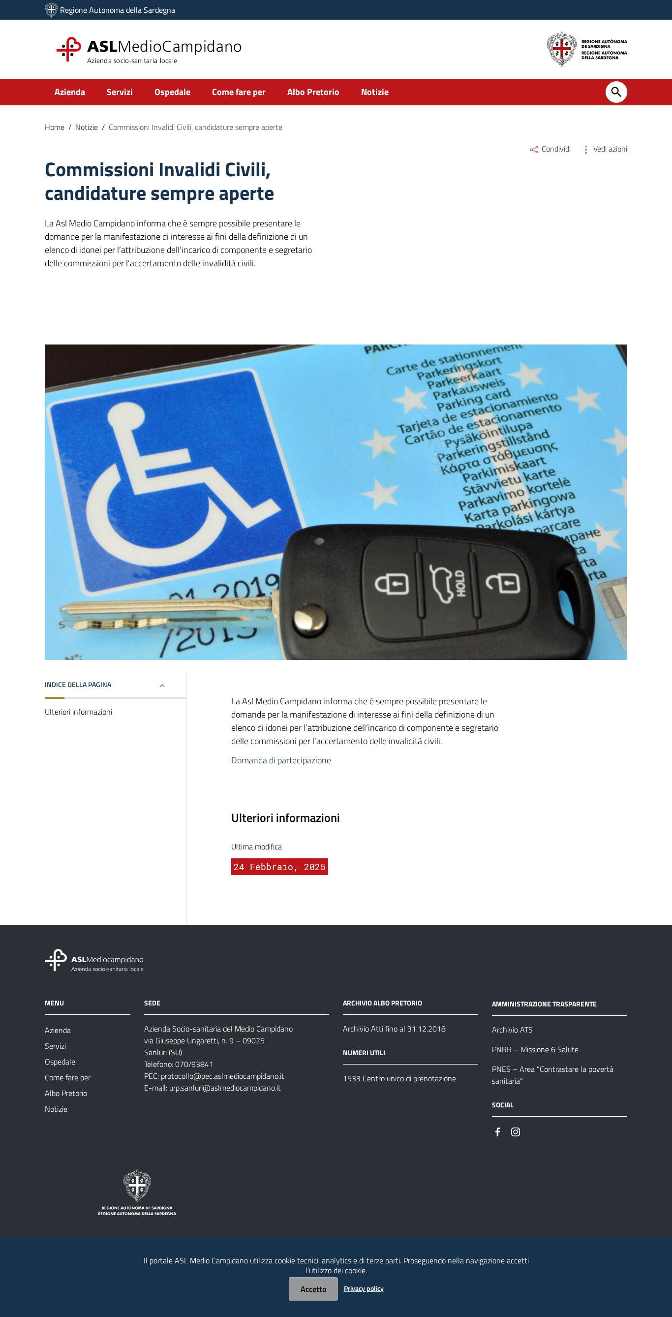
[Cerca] (616, 92)
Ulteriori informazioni (78, 712)
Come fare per (239, 91)
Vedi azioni (609, 149)
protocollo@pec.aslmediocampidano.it (222, 1076)
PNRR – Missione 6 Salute (535, 1049)
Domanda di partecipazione (281, 760)
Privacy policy (364, 1288)
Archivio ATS (512, 1029)
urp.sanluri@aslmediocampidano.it (225, 1088)
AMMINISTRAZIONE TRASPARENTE (544, 1004)
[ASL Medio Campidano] (51, 10)
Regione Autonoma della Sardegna (117, 10)
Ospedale (172, 91)
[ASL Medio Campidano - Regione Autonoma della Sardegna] (94, 959)
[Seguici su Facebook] (498, 1131)
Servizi (120, 91)
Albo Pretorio (313, 91)
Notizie (375, 91)
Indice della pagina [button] (78, 684)
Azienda (70, 91)
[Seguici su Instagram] (515, 1131)
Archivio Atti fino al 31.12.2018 (394, 1029)
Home (54, 127)
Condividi (555, 149)
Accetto (313, 1289)
